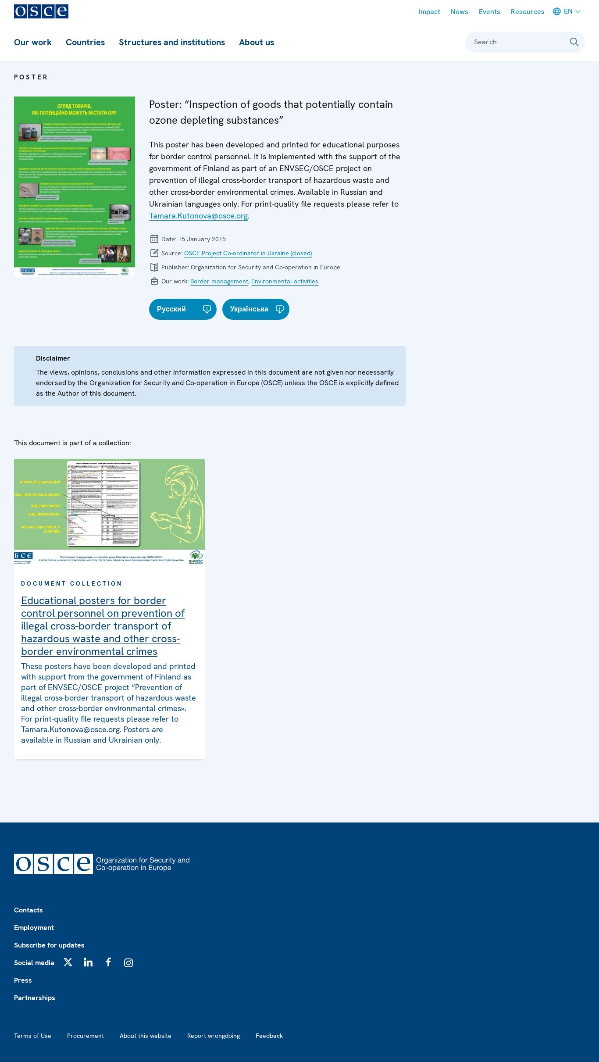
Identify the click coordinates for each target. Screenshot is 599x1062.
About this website (145, 1036)
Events (489, 11)
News (459, 11)
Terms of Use (32, 1036)
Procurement (85, 1036)
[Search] (574, 42)
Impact (429, 11)
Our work (33, 42)
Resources (528, 11)
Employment (34, 927)
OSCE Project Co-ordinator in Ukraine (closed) (248, 253)
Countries (85, 42)
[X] (68, 962)
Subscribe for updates (49, 945)
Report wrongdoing (213, 1036)
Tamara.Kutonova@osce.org (198, 216)
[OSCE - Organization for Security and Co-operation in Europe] (41, 11)
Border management (219, 281)
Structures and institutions (172, 42)
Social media (34, 962)
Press (23, 980)
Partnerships (34, 997)
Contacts (28, 910)
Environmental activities (284, 281)
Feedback (269, 1036)
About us (256, 42)
